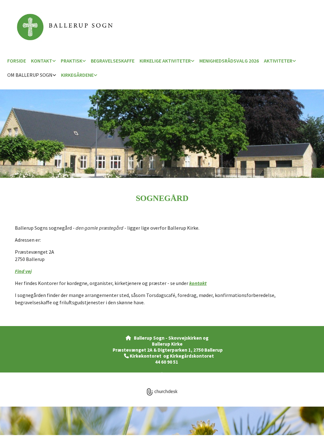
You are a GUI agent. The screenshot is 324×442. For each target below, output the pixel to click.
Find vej (23, 271)
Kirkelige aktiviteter (165, 61)
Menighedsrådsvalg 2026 (229, 61)
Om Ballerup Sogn (30, 75)
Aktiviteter (278, 61)
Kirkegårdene (77, 75)
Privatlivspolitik (139, 375)
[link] (43, 61)
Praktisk (71, 61)
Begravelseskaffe (112, 61)
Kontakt (41, 61)
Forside (16, 61)
